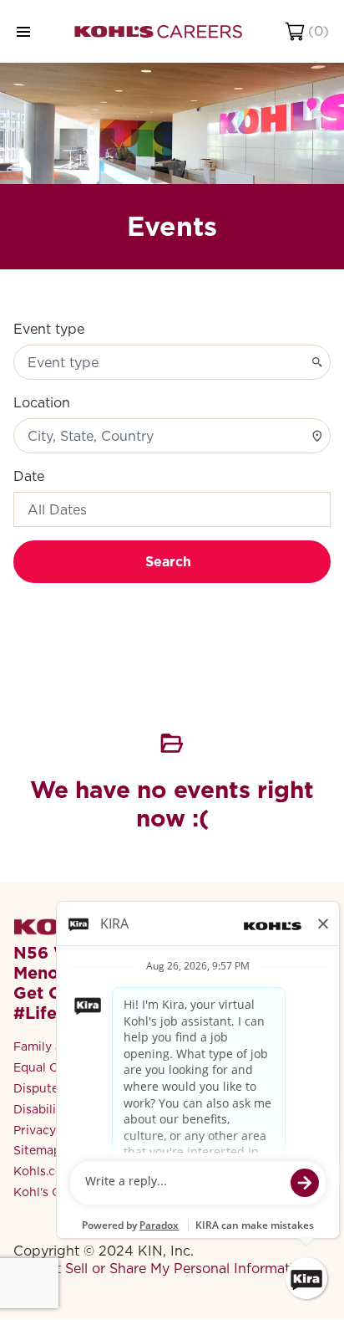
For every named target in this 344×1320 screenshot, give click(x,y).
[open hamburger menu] (23, 31)
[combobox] (172, 362)
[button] (172, 509)
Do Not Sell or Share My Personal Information (161, 1269)
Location (41, 403)
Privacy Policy (53, 1130)
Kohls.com (43, 1171)
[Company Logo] (158, 31)
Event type (48, 329)
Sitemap (37, 1150)
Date (28, 476)
